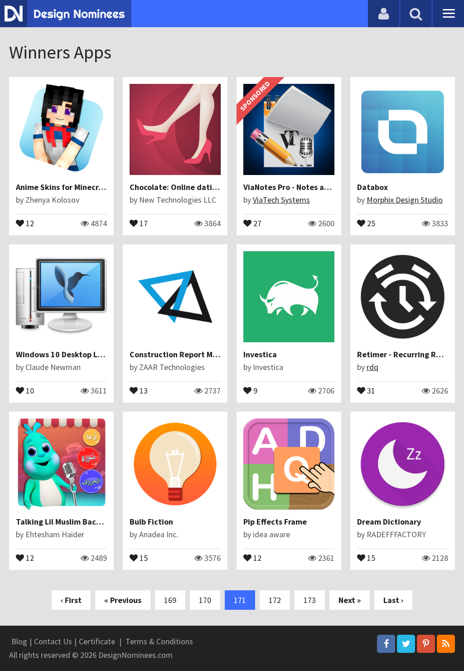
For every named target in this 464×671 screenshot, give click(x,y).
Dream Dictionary (389, 521)
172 (275, 600)
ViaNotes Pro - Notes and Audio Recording (319, 187)
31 (370, 389)
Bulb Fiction (151, 521)
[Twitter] (406, 644)
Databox (372, 187)
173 (310, 600)
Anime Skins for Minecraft (62, 187)
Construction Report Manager (184, 354)
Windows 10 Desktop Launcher (71, 354)
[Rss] (446, 644)
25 (370, 222)
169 (170, 600)
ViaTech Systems (281, 199)
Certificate (97, 641)
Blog (19, 641)
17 (143, 222)
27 (256, 222)
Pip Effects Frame (275, 521)
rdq (372, 367)
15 (143, 557)
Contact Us (53, 641)
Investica (260, 354)
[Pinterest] (426, 644)
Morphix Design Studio (405, 199)
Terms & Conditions (159, 641)
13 (143, 389)
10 (29, 389)
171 (240, 600)
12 (29, 222)
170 (205, 600)
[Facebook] (386, 644)
